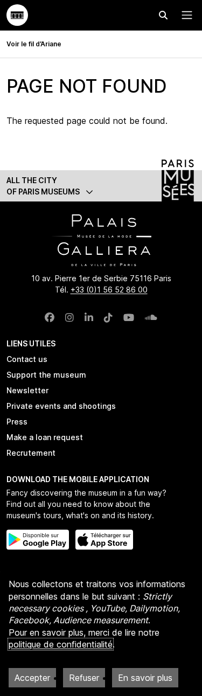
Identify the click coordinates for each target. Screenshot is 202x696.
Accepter (32, 677)
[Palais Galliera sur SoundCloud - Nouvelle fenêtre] (151, 317)
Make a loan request (44, 437)
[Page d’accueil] (17, 15)
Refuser (84, 677)
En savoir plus (145, 677)
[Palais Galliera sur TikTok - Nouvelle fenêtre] (108, 317)
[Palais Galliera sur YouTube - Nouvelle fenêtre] (128, 317)
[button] (101, 185)
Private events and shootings (61, 405)
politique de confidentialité (61, 644)
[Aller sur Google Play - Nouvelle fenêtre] (37, 540)
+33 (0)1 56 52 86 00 (109, 289)
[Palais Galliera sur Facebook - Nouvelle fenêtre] (49, 317)
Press (16, 421)
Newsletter (27, 390)
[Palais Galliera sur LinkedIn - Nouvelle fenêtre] (89, 317)
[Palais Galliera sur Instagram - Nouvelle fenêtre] (69, 317)
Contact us (26, 359)
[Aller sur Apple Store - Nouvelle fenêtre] (104, 540)
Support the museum (46, 374)
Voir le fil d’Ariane (33, 44)
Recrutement (30, 452)
